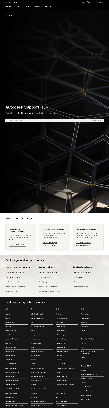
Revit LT (83, 347)
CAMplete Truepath (37, 314)
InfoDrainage (60, 335)
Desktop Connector (37, 351)
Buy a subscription (11, 291)
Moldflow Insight (61, 406)
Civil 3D (33, 331)
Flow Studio (34, 393)
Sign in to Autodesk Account (48, 272)
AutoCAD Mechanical (12, 372)
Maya (57, 389)
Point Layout (85, 314)
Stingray (84, 362)
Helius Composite (61, 318)
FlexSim (33, 385)
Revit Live (84, 343)
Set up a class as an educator (82, 282)
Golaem (58, 314)
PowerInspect (85, 318)
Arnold (7, 335)
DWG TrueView (35, 356)
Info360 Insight (61, 331)
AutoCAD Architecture (12, 347)
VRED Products (86, 395)
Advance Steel (10, 322)
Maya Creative (60, 393)
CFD (32, 322)
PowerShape (85, 327)
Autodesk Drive (10, 397)
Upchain (83, 383)
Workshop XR (85, 399)
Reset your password (46, 282)
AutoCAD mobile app (12, 381)
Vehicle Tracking (86, 391)
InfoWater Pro (60, 343)
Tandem (83, 370)
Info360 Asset (60, 327)
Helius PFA (59, 322)
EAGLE (33, 364)
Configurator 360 (36, 335)
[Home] (12, 2)
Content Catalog (36, 343)
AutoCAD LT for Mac (11, 364)
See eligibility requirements (82, 272)
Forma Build (34, 397)
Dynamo (33, 360)
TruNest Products (86, 378)
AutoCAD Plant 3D (11, 385)
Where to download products (14, 272)
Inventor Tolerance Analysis (65, 385)
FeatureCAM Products (38, 376)
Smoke (83, 358)
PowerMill (84, 322)
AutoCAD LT (9, 360)
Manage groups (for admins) (48, 287)
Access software (78, 277)
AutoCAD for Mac (10, 356)
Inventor (59, 360)
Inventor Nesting (61, 381)
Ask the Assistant (18, 245)
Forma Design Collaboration (40, 406)
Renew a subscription (46, 277)
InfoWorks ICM (60, 347)
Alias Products (10, 327)
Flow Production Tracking (39, 389)
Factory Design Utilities (38, 372)
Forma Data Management (39, 401)
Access (7, 318)
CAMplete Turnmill (37, 318)
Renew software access (80, 287)
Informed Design (61, 339)
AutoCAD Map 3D (10, 368)
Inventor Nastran (61, 376)
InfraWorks (59, 356)
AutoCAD (8, 343)
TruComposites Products (89, 374)
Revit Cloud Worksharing (89, 339)
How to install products (12, 277)
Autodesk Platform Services (14, 406)
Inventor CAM (60, 364)
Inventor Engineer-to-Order (65, 368)
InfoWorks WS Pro (62, 351)
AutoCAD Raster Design (12, 389)
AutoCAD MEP (9, 376)
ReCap (83, 331)
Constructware (35, 339)
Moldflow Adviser (61, 401)
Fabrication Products (37, 368)
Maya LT (58, 397)
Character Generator (37, 327)
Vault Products (86, 387)
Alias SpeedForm (10, 331)
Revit (82, 335)
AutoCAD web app (11, 393)
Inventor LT (59, 372)
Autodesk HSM (10, 401)
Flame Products (36, 381)
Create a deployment (12, 282)
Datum (33, 347)
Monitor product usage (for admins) (50, 291)
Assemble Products (11, 339)
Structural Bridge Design (89, 366)
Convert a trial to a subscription (15, 287)
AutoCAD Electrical (11, 351)
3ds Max (8, 314)
